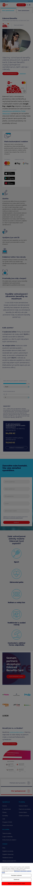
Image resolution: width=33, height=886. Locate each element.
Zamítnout (16, 879)
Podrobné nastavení (16, 875)
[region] (16, 874)
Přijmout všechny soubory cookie (16, 883)
